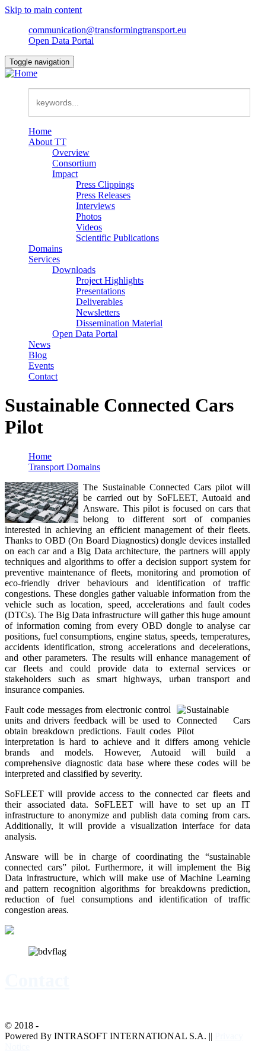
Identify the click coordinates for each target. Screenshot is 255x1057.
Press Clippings (105, 184)
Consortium (74, 163)
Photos (88, 216)
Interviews (95, 206)
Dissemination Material (119, 323)
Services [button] (44, 259)
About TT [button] (47, 142)
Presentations (100, 291)
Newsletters (98, 312)
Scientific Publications (117, 238)
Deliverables (99, 302)
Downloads (73, 270)
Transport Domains (64, 467)
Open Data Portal (61, 41)
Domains (45, 248)
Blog (37, 355)
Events (41, 366)
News (39, 344)
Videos (89, 227)
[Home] (21, 73)
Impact (65, 174)
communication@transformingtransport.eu (107, 30)
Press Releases (103, 195)
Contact (43, 376)
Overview (71, 152)
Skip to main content (43, 10)
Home (40, 131)
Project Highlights (110, 280)
